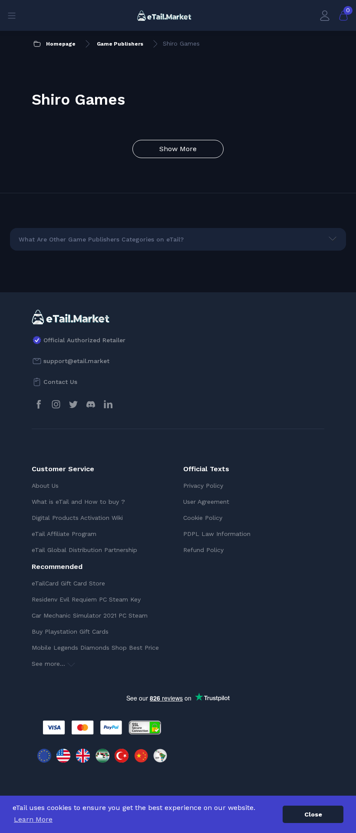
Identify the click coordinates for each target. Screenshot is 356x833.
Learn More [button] (33, 819)
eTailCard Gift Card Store (68, 583)
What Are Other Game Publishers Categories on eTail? (101, 239)
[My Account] (325, 15)
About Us (45, 485)
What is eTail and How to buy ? (78, 501)
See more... (49, 663)
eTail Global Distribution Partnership (84, 549)
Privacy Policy (203, 485)
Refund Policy (203, 549)
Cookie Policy (202, 517)
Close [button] (313, 814)
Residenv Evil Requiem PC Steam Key (86, 599)
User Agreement (206, 501)
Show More (178, 149)
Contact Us (60, 381)
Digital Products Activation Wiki (77, 517)
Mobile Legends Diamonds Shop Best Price (95, 647)
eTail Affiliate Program (64, 533)
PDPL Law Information (217, 533)
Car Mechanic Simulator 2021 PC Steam (90, 615)
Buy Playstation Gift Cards (70, 631)
